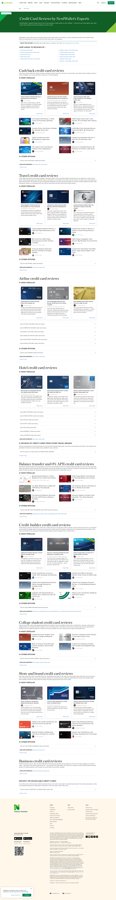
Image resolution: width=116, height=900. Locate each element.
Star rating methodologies (56, 819)
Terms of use (89, 807)
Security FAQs (71, 809)
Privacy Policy (60, 867)
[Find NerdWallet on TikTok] (97, 837)
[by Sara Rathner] (33, 123)
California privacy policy (92, 813)
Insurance (46, 2)
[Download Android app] (27, 838)
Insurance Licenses (62, 849)
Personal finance (55, 2)
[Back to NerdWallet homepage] (20, 8)
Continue (26, 895)
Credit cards (23, 2)
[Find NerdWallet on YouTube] (89, 837)
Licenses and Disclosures (66, 842)
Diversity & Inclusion (55, 815)
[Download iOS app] (18, 838)
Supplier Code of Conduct (92, 809)
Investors (52, 827)
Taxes (79, 2)
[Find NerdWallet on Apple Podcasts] (94, 837)
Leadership (52, 809)
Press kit (52, 825)
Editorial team (53, 821)
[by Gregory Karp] (73, 243)
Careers (52, 811)
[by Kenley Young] (73, 235)
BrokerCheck (73, 868)
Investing (64, 2)
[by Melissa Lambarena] (33, 133)
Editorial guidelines (54, 817)
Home (35, 2)
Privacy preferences (90, 815)
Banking (30, 2)
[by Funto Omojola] (73, 142)
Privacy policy (89, 811)
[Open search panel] (98, 2)
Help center (70, 807)
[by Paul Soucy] (33, 589)
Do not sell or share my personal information (91, 818)
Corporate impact (54, 813)
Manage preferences (15, 895)
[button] (58, 161)
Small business (73, 2)
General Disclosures (56, 868)
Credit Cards (26, 8)
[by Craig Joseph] (33, 650)
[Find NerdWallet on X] (87, 837)
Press (51, 823)
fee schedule (62, 868)
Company (52, 807)
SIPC (68, 865)
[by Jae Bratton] (33, 490)
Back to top (23, 167)
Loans (40, 2)
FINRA (65, 865)
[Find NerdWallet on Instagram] (92, 837)
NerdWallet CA (68, 893)
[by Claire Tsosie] (73, 151)
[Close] (31, 888)
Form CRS (78, 866)
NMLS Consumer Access (55, 842)
